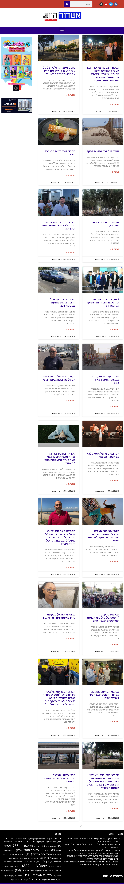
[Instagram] (101, 4)
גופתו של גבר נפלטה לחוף (103, 151)
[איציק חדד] (16, 112)
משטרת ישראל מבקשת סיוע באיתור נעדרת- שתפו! (59, 616)
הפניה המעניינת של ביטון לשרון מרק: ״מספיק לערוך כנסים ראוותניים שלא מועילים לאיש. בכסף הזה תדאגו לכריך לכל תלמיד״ (59, 698)
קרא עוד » (114, 104)
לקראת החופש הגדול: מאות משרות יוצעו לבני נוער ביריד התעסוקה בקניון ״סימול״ (59, 458)
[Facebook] (116, 4)
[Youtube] (106, 4)
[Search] (67, 4)
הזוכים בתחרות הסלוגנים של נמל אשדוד (104, 860)
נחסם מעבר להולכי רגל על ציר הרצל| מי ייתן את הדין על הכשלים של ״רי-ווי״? (59, 71)
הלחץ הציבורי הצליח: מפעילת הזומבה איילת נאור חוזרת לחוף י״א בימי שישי (103, 535)
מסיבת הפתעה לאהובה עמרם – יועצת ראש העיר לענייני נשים (104, 695)
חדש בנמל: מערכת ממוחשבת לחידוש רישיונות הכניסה (58, 778)
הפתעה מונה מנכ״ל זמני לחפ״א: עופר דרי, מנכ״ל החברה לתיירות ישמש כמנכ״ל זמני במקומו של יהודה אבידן (60, 537)
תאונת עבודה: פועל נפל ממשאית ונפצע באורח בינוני (105, 379)
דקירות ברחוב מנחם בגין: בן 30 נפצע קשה (60, 860)
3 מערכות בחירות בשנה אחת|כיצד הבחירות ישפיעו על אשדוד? (103, 302)
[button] (62, 30)
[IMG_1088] (16, 91)
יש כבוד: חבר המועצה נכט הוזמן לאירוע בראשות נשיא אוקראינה (58, 225)
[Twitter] (111, 4)
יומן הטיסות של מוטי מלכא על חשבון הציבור (103, 455)
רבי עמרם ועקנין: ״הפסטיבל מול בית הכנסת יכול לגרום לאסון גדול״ (103, 617)
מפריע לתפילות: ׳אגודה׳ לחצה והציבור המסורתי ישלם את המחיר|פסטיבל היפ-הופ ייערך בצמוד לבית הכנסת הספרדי (103, 781)
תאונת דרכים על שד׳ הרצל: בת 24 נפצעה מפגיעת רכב (62, 302)
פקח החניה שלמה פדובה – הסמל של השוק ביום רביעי (59, 378)
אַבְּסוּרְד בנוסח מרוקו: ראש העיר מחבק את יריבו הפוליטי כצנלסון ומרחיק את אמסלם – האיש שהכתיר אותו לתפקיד (103, 74)
